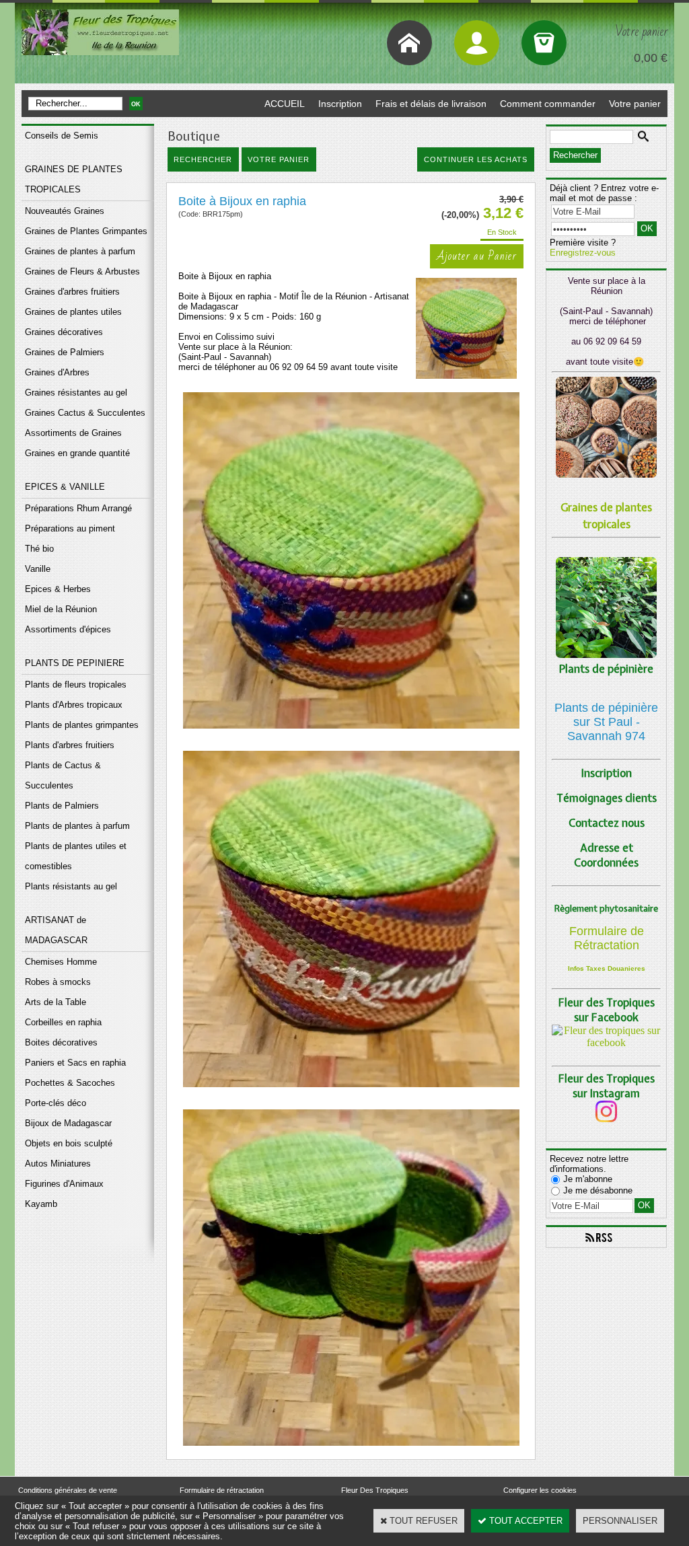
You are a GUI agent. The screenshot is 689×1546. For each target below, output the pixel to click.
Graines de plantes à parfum (80, 251)
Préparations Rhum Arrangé (78, 508)
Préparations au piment (70, 528)
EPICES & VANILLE (65, 487)
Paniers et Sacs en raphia (75, 1063)
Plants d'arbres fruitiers (69, 745)
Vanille (37, 569)
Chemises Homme (61, 962)
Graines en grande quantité (77, 453)
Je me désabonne (597, 1190)
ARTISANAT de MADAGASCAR (56, 930)
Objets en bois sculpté (68, 1143)
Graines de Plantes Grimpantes (86, 231)
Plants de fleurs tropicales (75, 684)
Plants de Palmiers (62, 806)
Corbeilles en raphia (63, 1022)
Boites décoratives (61, 1042)
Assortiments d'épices (68, 629)
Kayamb (41, 1204)
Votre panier (635, 103)
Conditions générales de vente (67, 1490)
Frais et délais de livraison (430, 103)
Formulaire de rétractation (222, 1490)
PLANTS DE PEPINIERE (74, 663)
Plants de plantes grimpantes (82, 725)
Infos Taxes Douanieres (606, 968)
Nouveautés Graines (64, 211)
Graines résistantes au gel (76, 393)
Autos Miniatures (58, 1163)
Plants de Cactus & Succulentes (63, 775)
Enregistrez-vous (583, 253)
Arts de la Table (55, 1002)
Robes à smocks (58, 982)
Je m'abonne (587, 1179)
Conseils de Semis (61, 136)
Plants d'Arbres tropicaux (73, 705)
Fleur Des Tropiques (374, 1490)
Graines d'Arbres (57, 372)
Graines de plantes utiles (73, 312)
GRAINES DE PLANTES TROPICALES (73, 179)
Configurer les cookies (540, 1490)
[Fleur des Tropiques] (606, 1042)
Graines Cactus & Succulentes (85, 413)
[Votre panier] (544, 42)
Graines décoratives (64, 332)
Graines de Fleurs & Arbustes (82, 271)
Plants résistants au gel (71, 886)
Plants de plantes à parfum (77, 826)
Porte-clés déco (55, 1103)
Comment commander (547, 103)
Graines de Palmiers (64, 352)
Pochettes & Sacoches (70, 1083)
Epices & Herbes (58, 589)
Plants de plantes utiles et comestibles (75, 856)
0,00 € (650, 58)
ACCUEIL (284, 103)
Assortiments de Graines (73, 433)
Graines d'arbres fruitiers (72, 292)
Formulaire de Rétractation (606, 938)
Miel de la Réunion (61, 609)
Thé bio (39, 549)
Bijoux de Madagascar (68, 1123)
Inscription (340, 103)
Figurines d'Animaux (64, 1184)
